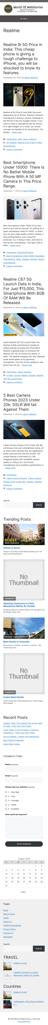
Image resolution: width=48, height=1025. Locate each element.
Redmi (41, 259)
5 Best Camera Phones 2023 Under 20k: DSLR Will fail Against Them (21, 402)
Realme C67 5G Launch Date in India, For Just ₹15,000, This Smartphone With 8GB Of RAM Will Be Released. (23, 291)
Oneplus (25, 259)
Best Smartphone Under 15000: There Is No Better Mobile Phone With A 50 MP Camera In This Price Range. (23, 174)
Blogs (5, 910)
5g (7, 142)
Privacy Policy (9, 929)
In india (9, 375)
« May (23, 892)
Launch (17, 375)
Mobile (25, 375)
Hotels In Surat (20, 963)
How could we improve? (16, 814)
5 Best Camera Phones (16, 478)
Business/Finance (25, 252)
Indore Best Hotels (11, 744)
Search (6, 500)
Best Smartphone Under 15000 (20, 256)
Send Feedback (24, 844)
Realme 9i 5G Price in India (30, 142)
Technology (11, 139)
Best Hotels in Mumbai (13, 740)
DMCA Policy (9, 914)
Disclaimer (8, 937)
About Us (7, 922)
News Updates (30, 139)
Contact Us (8, 933)
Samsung (7, 485)
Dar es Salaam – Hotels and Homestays (21, 736)
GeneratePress (24, 1021)
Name (11, 764)
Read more (17, 132)
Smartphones (9, 146)
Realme (13, 142)
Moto (18, 259)
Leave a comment (14, 149)
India (20, 139)
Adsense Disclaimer (12, 925)
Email (11, 776)
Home (6, 918)
